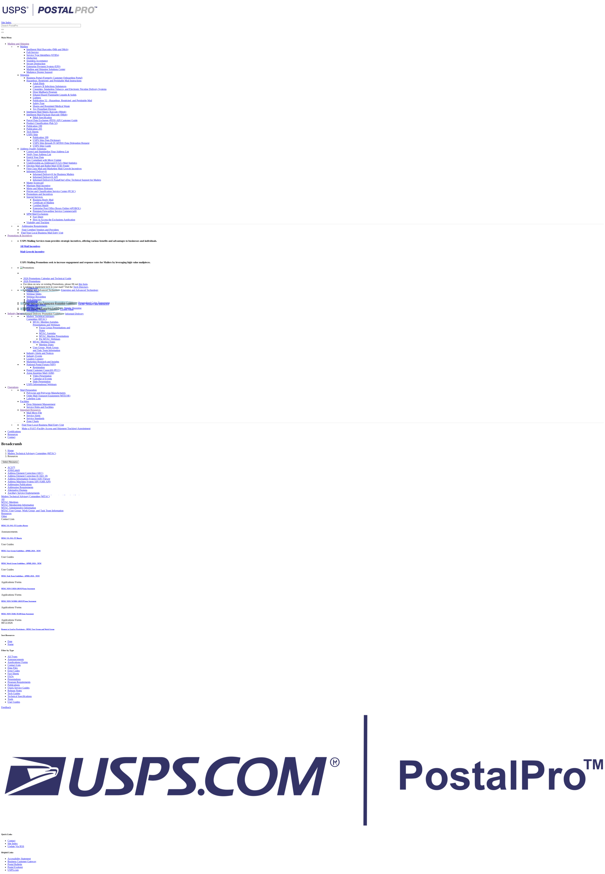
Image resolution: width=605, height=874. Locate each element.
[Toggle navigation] (2, 32)
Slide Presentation (42, 381)
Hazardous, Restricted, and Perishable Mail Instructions (53, 80)
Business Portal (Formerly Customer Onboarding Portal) (54, 77)
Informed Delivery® (36, 171)
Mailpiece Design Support (39, 72)
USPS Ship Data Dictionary (47, 140)
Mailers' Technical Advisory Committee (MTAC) (40, 317)
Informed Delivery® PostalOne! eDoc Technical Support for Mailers (67, 180)
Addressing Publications (20, 484)
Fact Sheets (13, 673)
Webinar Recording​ (36, 296)
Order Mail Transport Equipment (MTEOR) (48, 395)
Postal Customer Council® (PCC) (43, 370)
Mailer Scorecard (34, 182)
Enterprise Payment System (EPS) (43, 66)
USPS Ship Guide (42, 146)
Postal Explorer (15, 867)
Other (4, 516)
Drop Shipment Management (40, 404)
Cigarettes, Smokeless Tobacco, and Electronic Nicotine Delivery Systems (70, 89)
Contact (11, 437)
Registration (39, 367)
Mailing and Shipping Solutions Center (45, 69)
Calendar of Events (42, 378)
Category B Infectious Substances (49, 86)
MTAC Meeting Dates (44, 341)
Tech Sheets (32, 131)
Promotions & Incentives (20, 235)
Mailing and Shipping (18, 43)
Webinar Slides (33, 294)
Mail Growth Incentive (32, 251)
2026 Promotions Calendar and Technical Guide (47, 278)
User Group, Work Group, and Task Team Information (46, 349)
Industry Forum (15, 313)
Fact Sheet (38, 216)
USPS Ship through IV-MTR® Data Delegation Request (61, 143)
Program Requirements (19, 682)
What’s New (32, 291)
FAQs (11, 676)
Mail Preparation (28, 390)
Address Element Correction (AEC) (25, 473)
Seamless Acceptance (37, 60)
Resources (13, 434)
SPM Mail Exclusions (37, 214)
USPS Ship (32, 134)
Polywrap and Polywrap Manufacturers (46, 393)
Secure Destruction (35, 63)
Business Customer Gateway (22, 861)
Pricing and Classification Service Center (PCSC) (51, 191)
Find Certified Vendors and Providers (40, 229)
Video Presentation (42, 376)
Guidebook (32, 288)
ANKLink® (14, 470)
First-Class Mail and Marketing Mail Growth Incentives (54, 168)
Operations (13, 387)
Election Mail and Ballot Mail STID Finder (47, 165)
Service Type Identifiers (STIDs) (42, 55)
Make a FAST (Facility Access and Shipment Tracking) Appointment (56, 428)
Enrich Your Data (35, 157)
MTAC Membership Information (17, 505)
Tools (10, 699)
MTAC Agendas (47, 333)
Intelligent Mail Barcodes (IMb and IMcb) (47, 49)
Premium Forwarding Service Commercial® (55, 211)
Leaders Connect (34, 358)
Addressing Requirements (34, 226)
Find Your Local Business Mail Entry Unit (42, 232)
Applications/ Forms (18, 662)
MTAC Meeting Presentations (54, 336)
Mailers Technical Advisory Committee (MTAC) (32, 453)
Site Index (6, 22)
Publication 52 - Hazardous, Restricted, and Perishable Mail (62, 100)
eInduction (31, 58)
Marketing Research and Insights (42, 361)
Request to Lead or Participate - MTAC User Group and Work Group (27, 629)
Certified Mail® (41, 205)
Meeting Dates (46, 344)
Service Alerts (33, 415)
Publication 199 (34, 126)
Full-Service (32, 52)
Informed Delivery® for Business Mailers (53, 174)
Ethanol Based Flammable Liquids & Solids (54, 94)
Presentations (14, 679)
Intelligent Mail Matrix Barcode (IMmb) (46, 111)
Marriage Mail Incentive (38, 185)
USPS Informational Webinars (41, 384)
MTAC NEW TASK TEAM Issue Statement (17, 614)
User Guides (14, 702)
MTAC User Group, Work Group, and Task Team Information (32, 510)
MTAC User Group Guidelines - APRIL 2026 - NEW (21, 551)
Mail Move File (34, 412)
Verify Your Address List (38, 154)
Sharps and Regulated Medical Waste (51, 106)
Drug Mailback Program (45, 92)
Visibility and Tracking (37, 222)
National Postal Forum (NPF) (41, 364)
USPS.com (13, 870)
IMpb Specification (42, 117)
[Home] (49, 15)
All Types (12, 656)
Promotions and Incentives (39, 194)
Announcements (16, 659)
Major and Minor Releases (39, 188)
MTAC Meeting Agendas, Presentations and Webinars (46, 323)
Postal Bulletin (15, 864)
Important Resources (30, 410)
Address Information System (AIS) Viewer (29, 478)
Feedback (6, 707)
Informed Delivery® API (45, 177)
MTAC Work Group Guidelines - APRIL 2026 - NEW (21, 563)
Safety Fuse (38, 103)
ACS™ (11, 467)
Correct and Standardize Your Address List (47, 151)
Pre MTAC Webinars (49, 339)
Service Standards (35, 418)
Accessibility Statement (19, 858)
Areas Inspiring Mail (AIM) (40, 373)
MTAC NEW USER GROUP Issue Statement (18, 588)
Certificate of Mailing (43, 202)
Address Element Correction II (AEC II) (28, 476)
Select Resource (10, 462)
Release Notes (15, 690)
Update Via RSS (16, 846)
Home (11, 450)
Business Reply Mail (43, 199)
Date (10, 641)
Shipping (24, 75)
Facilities (24, 401)
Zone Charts (32, 421)
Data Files (13, 668)
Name (11, 644)
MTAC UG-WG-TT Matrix (11, 538)
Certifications (14, 431)
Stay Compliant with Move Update (43, 160)
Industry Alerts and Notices (40, 353)
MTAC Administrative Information (18, 507)
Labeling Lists (33, 398)
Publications (14, 685)
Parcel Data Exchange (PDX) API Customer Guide (52, 120)
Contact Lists (14, 665)
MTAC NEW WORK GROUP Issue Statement (18, 601)
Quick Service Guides (18, 687)
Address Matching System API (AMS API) (29, 481)
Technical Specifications (20, 696)
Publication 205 (34, 129)
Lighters (37, 97)
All (2, 499)
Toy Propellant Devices (44, 109)
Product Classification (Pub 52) (42, 123)
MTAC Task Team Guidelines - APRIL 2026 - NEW (20, 576)
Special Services (34, 197)
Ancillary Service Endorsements (24, 493)
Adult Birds (38, 83)
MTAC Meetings (9, 502)
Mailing (24, 46)
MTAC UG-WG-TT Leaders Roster (14, 525)
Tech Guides (14, 693)
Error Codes (14, 670)
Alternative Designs (17, 490)
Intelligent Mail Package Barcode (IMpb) (46, 114)
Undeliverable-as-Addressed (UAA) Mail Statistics (51, 163)
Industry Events (34, 356)
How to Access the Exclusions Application (54, 219)
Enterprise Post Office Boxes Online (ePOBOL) (57, 208)
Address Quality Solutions (33, 148)
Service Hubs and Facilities (40, 407)
